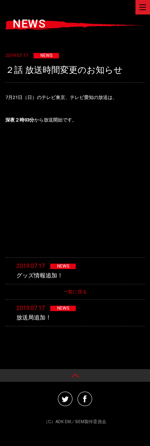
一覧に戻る (75, 291)
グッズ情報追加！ (39, 275)
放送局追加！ (33, 317)
